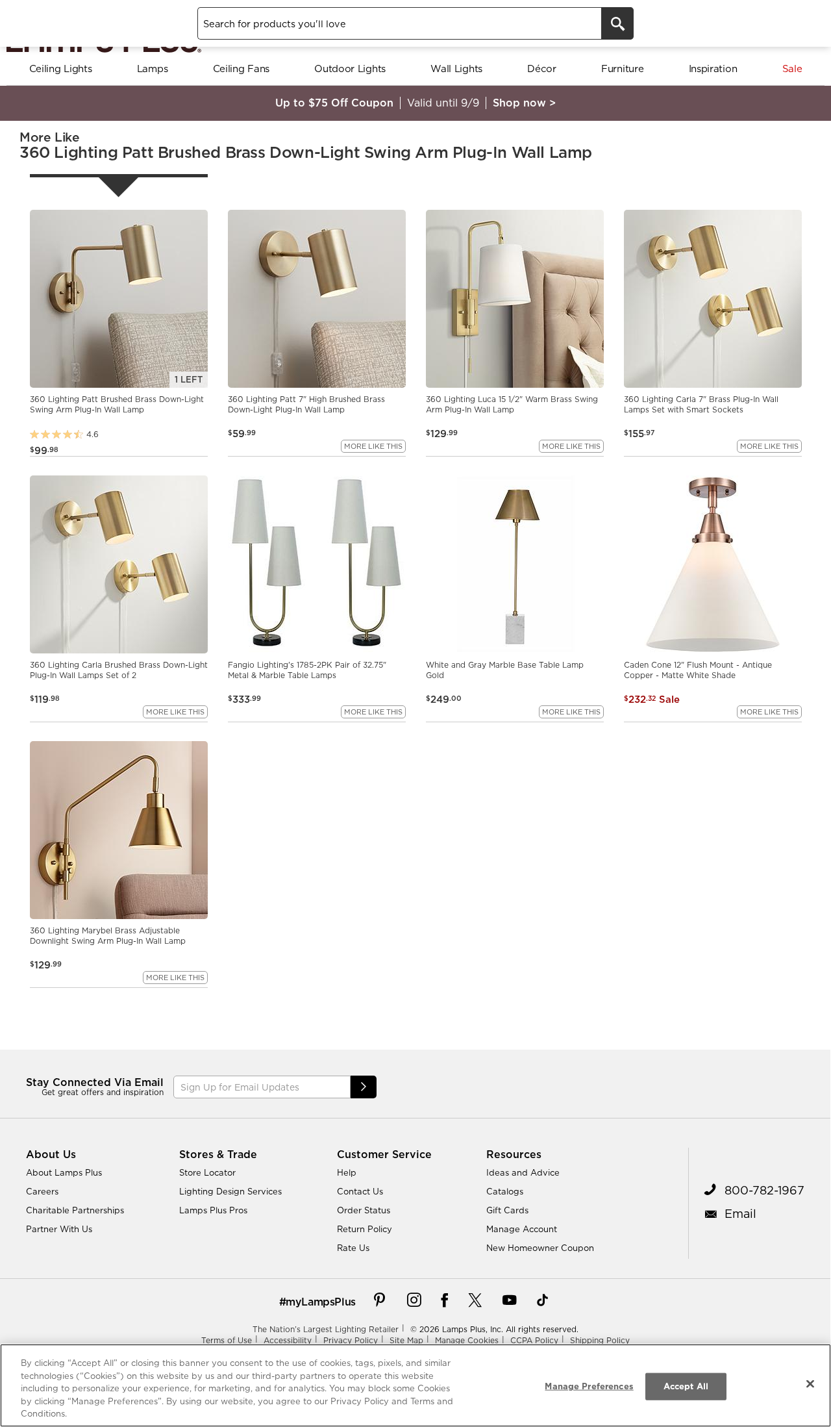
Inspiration (713, 68)
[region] (415, 1385)
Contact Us (360, 1191)
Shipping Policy (600, 1340)
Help (346, 1172)
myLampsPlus (321, 1301)
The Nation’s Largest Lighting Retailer (326, 1329)
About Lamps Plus (64, 1172)
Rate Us (353, 1248)
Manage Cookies (467, 1340)
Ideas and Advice (523, 1172)
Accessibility (288, 1340)
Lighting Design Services (230, 1191)
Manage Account (521, 1229)
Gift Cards (507, 1210)
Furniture (622, 68)
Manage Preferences (589, 1386)
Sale (792, 68)
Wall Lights (456, 68)
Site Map (406, 1340)
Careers (42, 1191)
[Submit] (364, 1087)
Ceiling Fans (241, 68)
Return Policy (364, 1229)
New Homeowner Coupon (540, 1248)
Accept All (686, 1386)
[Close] (810, 1384)
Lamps (152, 68)
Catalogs (504, 1191)
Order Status (363, 1210)
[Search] (617, 23)
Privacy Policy (350, 1340)
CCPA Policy (534, 1340)
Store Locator (207, 1172)
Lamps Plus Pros (213, 1210)
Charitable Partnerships (75, 1210)
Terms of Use (226, 1340)
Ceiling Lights (60, 68)
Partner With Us (59, 1229)
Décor (541, 68)
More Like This (373, 446)
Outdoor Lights (350, 68)
